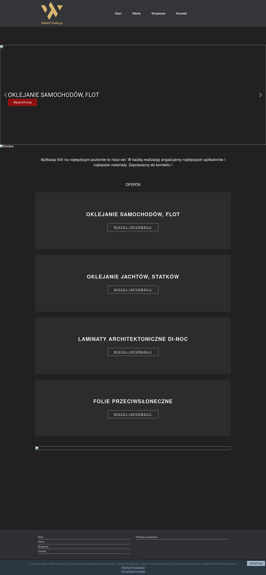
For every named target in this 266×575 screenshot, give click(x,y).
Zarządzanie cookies (133, 571)
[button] (6, 95)
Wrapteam (158, 13)
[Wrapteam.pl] (51, 13)
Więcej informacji (133, 227)
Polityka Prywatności (133, 567)
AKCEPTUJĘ (256, 563)
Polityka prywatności (146, 537)
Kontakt (181, 13)
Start (118, 13)
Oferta (136, 13)
